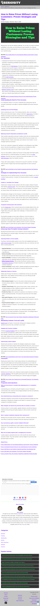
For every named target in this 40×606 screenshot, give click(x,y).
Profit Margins (14, 66)
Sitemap (6, 600)
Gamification (4, 538)
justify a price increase (6, 243)
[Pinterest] (20, 497)
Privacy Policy (34, 596)
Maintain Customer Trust (7, 89)
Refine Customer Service (8, 261)
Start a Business (4, 542)
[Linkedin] (22, 497)
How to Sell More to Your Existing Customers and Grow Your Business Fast (18, 449)
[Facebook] (14, 497)
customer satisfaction (6, 373)
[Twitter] (17, 497)
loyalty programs (9, 77)
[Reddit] (25, 497)
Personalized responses (7, 262)
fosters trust (8, 207)
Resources (5, 598)
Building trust (4, 323)
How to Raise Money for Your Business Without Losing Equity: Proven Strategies (19, 444)
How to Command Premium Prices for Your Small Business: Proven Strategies (19, 446)
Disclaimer (34, 600)
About (5, 594)
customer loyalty (11, 186)
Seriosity (6, 592)
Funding (3, 535)
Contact (6, 596)
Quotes (2, 540)
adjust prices (30, 114)
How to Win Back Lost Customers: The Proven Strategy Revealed (21, 227)
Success (3, 546)
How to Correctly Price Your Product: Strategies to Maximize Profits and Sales (19, 453)
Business (12, 21)
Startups (3, 544)
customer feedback (10, 330)
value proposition (5, 158)
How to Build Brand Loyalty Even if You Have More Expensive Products (22, 356)
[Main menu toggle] (38, 2)
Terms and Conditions (34, 598)
